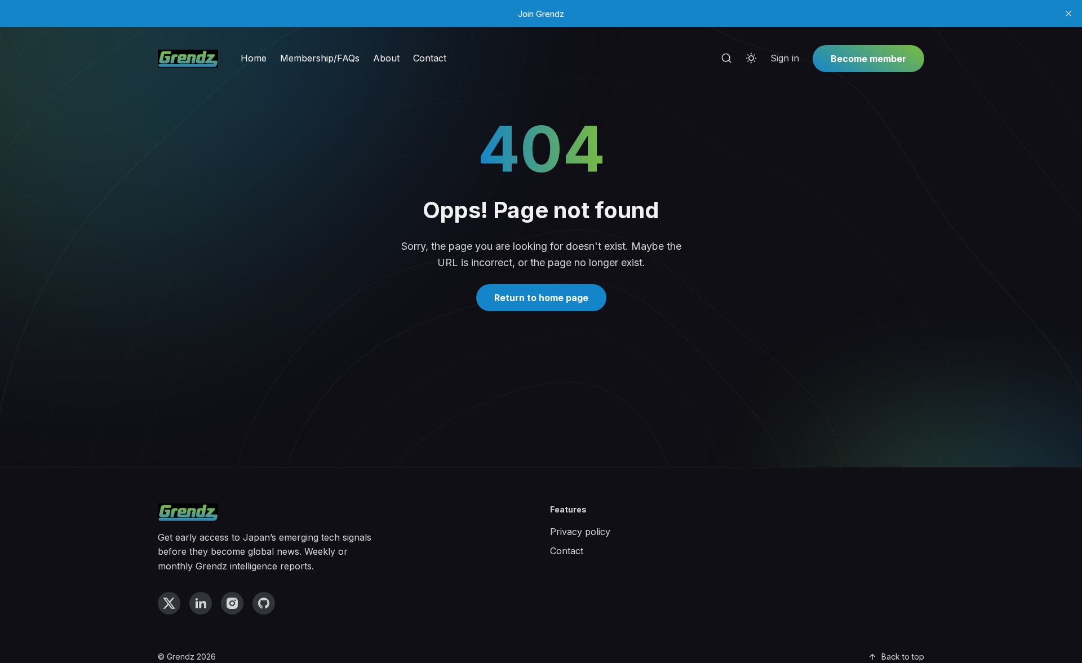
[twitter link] (169, 603)
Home (254, 58)
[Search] (726, 58)
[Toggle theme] (751, 58)
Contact (429, 58)
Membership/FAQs (320, 58)
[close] (1068, 14)
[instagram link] (232, 603)
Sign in (784, 58)
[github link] (263, 603)
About (386, 58)
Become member (868, 58)
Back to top (902, 656)
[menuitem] (254, 58)
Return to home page (541, 297)
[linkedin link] (200, 603)
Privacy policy (580, 531)
